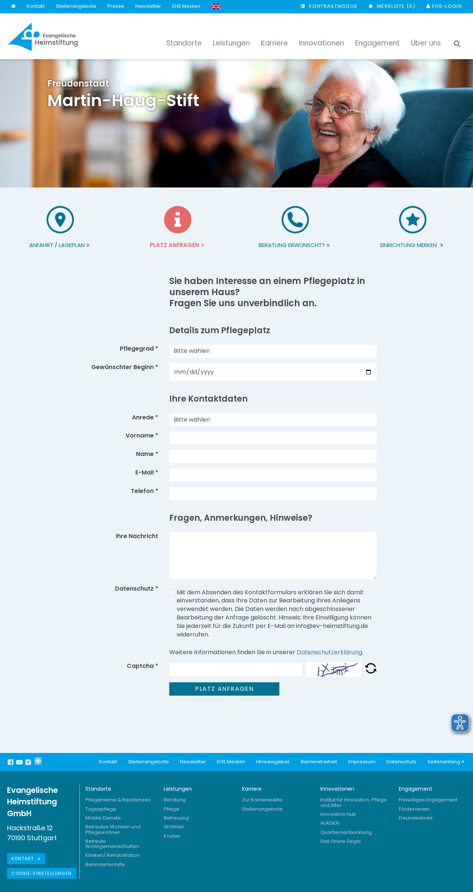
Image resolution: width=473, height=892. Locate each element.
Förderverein (414, 808)
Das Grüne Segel (340, 841)
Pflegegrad (139, 349)
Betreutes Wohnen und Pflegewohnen (112, 829)
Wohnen (174, 826)
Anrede (145, 417)
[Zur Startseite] (43, 36)
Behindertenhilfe (105, 864)
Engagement (415, 789)
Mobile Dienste (103, 817)
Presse (116, 6)
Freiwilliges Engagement (428, 799)
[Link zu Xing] (29, 762)
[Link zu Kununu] (38, 761)
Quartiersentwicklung (346, 832)
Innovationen (337, 789)
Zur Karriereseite (262, 799)
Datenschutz (401, 761)
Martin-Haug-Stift (123, 95)
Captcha (142, 666)
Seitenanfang (444, 761)
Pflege (171, 808)
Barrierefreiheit (319, 761)
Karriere (252, 789)
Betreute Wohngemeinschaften (112, 844)
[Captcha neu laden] (371, 669)
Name (147, 454)
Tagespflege (100, 808)
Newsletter (148, 6)
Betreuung (176, 817)
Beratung (175, 799)
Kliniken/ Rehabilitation (112, 855)
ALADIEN (329, 823)
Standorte (98, 789)
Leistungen (178, 789)
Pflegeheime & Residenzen (118, 799)
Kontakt (36, 6)
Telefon (144, 491)
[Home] (13, 6)
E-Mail (146, 473)
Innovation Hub (338, 814)
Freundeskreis (416, 817)
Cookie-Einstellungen (41, 873)
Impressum (361, 761)
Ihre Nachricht (137, 536)
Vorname (142, 436)
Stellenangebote (76, 6)
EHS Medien (186, 6)
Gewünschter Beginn (124, 367)
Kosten (172, 835)
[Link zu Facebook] (11, 762)
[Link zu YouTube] (20, 762)
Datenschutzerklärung (329, 652)
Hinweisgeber (273, 761)
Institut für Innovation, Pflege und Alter (353, 802)
